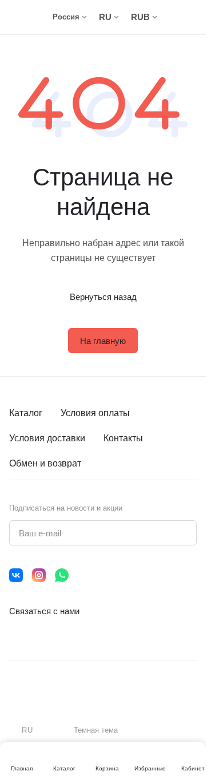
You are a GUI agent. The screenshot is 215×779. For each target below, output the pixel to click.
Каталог (25, 413)
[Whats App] (62, 575)
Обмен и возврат (45, 463)
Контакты (123, 438)
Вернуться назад (103, 297)
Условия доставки (47, 438)
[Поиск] (175, 17)
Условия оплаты (95, 413)
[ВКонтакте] (16, 575)
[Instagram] (39, 575)
